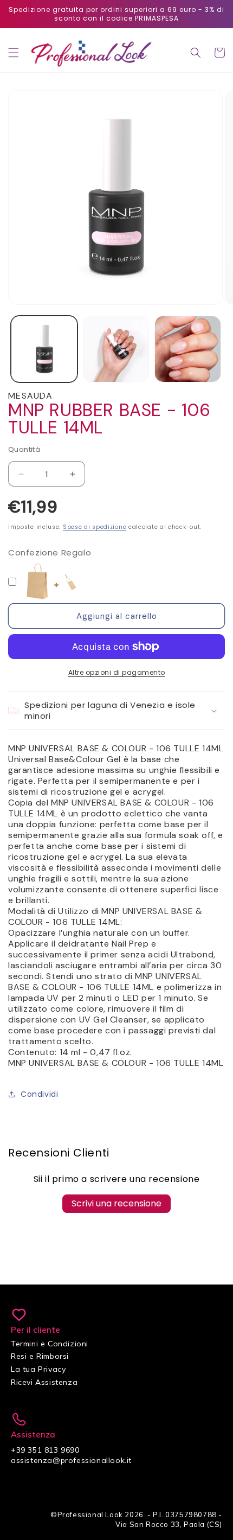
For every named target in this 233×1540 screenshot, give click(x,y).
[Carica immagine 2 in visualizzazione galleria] (116, 349)
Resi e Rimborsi (40, 1356)
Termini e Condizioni (49, 1344)
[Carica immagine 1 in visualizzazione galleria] (44, 349)
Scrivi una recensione (116, 1203)
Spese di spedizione (94, 527)
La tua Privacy (38, 1369)
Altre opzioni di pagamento (116, 672)
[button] (13, 53)
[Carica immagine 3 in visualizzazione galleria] (187, 349)
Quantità (24, 449)
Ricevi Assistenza (44, 1382)
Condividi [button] (39, 1094)
